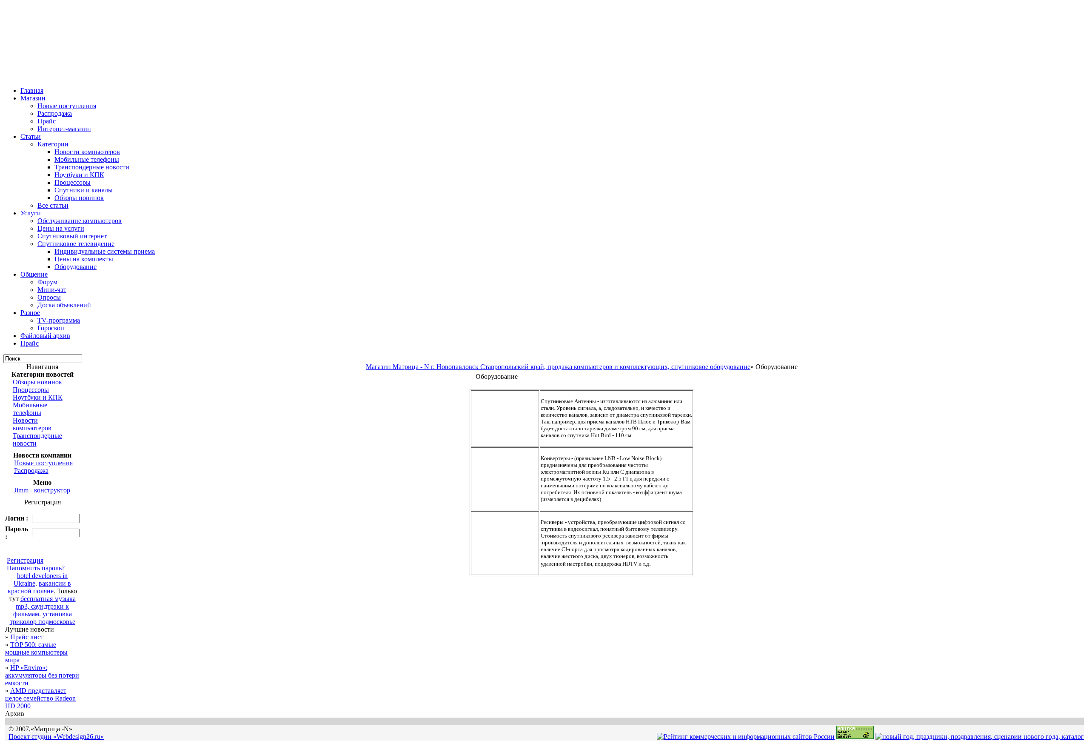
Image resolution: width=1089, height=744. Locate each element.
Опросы (49, 297)
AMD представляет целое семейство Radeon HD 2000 (40, 698)
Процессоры (72, 182)
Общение (34, 274)
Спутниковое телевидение (75, 243)
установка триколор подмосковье (42, 617)
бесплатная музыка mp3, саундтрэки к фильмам (44, 606)
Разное (30, 312)
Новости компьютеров (87, 151)
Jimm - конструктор (42, 490)
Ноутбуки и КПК (79, 174)
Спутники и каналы (83, 190)
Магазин (33, 98)
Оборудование (75, 266)
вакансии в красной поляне (39, 587)
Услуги (30, 213)
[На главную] (9, 77)
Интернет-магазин (64, 128)
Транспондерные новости (91, 167)
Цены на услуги (60, 228)
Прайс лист (26, 637)
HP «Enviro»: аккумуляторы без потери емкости (42, 675)
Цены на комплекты (83, 259)
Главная (31, 90)
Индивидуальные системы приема (104, 251)
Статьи (30, 136)
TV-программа (58, 320)
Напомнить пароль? (36, 568)
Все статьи (52, 205)
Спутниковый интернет (72, 236)
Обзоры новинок (79, 197)
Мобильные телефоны (86, 159)
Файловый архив (45, 335)
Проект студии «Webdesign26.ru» (56, 736)
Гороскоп (50, 328)
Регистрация (25, 560)
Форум (47, 282)
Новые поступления (66, 105)
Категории (52, 144)
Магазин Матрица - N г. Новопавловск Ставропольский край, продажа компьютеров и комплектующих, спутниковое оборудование (558, 366)
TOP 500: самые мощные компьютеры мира (36, 652)
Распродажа (54, 113)
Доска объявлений (64, 305)
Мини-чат (51, 289)
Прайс (46, 121)
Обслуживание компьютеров (79, 220)
